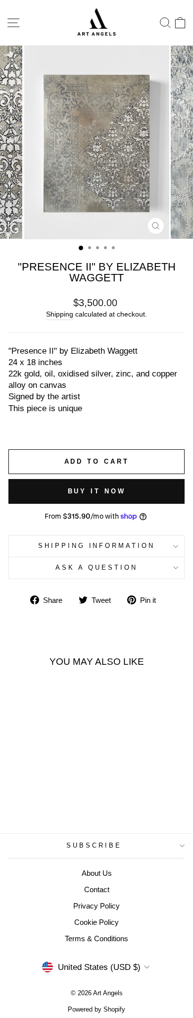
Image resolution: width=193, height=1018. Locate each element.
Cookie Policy (96, 922)
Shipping (59, 314)
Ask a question (96, 567)
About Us (97, 873)
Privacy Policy (96, 906)
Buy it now (97, 491)
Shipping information (96, 545)
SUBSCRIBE (94, 845)
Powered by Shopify (96, 1009)
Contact (96, 889)
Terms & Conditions (96, 938)
